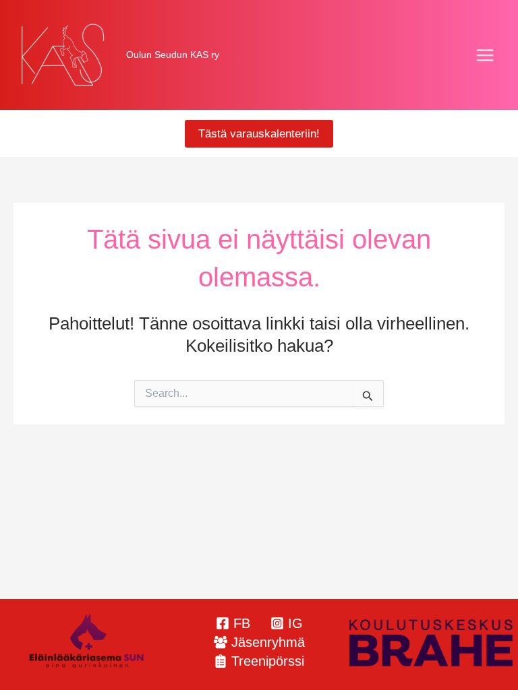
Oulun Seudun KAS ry (172, 54)
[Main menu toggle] (485, 55)
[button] (259, 134)
